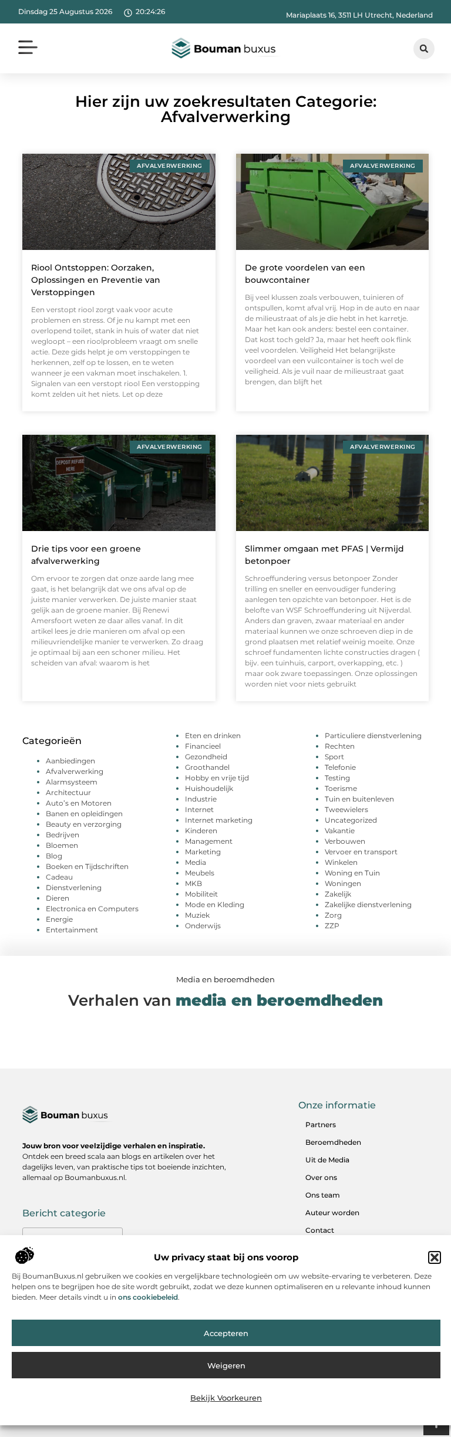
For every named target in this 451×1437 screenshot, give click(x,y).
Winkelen (341, 862)
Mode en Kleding (214, 904)
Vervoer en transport (361, 851)
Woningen (343, 883)
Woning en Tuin (352, 872)
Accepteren (226, 1333)
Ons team (322, 1195)
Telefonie (340, 767)
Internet (199, 809)
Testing (337, 777)
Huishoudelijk (209, 788)
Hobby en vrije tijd (217, 777)
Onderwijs (203, 925)
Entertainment (72, 929)
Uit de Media (327, 1159)
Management (209, 841)
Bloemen (62, 845)
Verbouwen (345, 841)
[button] (434, 1257)
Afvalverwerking (74, 771)
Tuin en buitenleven (359, 798)
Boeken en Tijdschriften (87, 866)
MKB (193, 883)
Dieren (57, 898)
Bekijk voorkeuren (226, 1397)
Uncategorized (351, 820)
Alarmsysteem (71, 781)
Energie (59, 919)
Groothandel (207, 767)
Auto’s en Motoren (79, 803)
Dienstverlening (74, 887)
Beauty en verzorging (84, 824)
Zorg (333, 915)
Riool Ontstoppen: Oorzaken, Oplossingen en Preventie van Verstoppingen (95, 279)
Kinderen (201, 830)
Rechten (340, 746)
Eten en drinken (213, 735)
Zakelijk (338, 894)
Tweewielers (346, 809)
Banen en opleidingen (84, 813)
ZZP (332, 925)
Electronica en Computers (92, 908)
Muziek (197, 915)
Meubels (199, 872)
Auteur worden (332, 1212)
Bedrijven (62, 834)
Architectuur (68, 792)
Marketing (203, 851)
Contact (319, 1230)
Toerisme (341, 788)
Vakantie (340, 830)
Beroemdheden (333, 1142)
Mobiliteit (201, 894)
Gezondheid (206, 756)
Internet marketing (219, 820)
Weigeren (226, 1365)
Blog (54, 855)
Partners (320, 1124)
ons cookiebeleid (148, 1297)
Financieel (203, 746)
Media (195, 862)
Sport (334, 756)
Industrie (201, 798)
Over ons (321, 1177)
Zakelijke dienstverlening (368, 904)
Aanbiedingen (70, 760)
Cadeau (59, 877)
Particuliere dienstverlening (373, 735)
